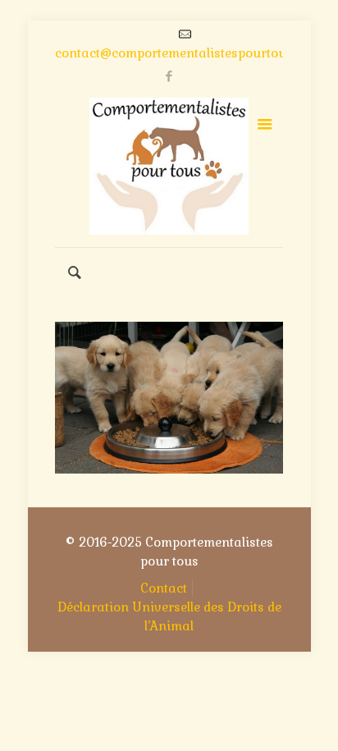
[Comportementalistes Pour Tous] (169, 166)
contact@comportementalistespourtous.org (185, 53)
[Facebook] (169, 76)
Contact (163, 588)
